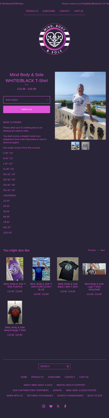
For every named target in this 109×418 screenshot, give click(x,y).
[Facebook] (65, 406)
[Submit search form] (67, 366)
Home (24, 377)
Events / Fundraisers (70, 396)
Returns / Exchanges (40, 396)
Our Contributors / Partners (31, 390)
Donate (57, 390)
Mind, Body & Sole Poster (81, 390)
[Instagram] (43, 406)
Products (32, 11)
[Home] (54, 39)
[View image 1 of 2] (75, 146)
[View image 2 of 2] (85, 146)
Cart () (78, 11)
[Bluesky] (50, 406)
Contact (64, 11)
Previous (92, 250)
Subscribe (49, 11)
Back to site (95, 396)
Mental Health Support (71, 385)
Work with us (15, 396)
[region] (54, 3)
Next (103, 250)
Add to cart (27, 109)
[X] (58, 406)
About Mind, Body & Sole (38, 385)
